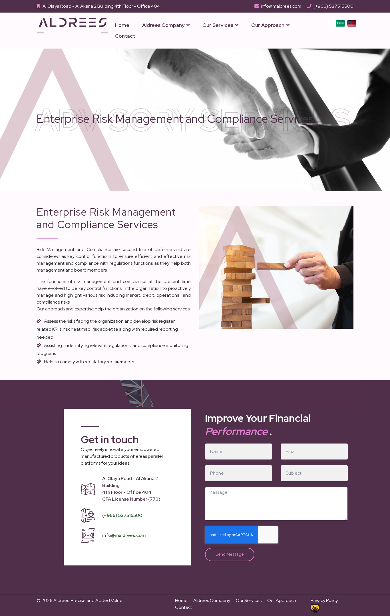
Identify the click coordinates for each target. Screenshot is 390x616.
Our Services (217, 25)
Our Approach (267, 25)
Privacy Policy (324, 600)
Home (122, 25)
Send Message (230, 554)
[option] (340, 23)
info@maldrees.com (281, 6)
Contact (125, 36)
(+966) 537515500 (333, 6)
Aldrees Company (163, 25)
